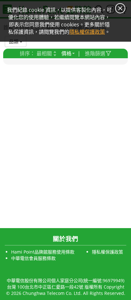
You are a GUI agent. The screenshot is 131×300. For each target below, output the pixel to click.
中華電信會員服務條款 (33, 258)
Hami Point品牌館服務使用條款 (42, 252)
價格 (66, 53)
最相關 (44, 53)
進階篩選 (95, 53)
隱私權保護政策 (107, 252)
